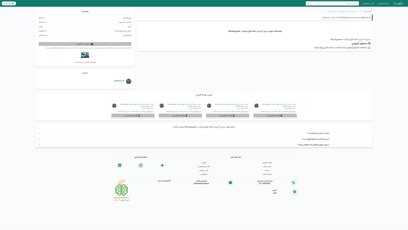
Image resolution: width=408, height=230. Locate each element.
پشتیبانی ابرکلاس (56, 48)
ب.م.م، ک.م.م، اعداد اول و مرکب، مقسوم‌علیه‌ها (278, 104)
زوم (286, 108)
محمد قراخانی (119, 80)
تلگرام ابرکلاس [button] (335, 17)
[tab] (398, 3)
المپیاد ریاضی (367, 11)
